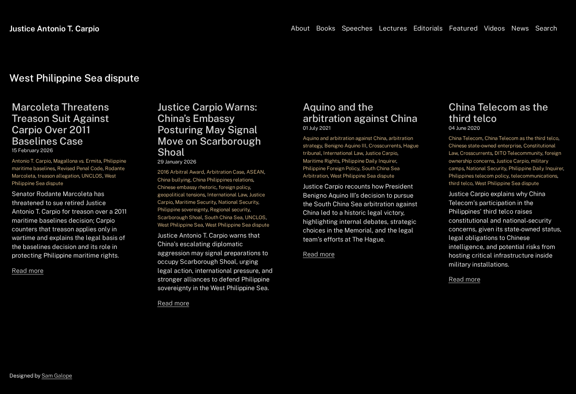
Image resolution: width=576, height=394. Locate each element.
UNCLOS (92, 176)
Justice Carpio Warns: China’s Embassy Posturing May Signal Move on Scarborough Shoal (209, 130)
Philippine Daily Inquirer (369, 161)
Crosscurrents (385, 146)
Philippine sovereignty (183, 209)
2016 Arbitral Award (181, 172)
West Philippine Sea (180, 225)
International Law (227, 195)
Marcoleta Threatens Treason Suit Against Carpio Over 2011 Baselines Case (60, 124)
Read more (27, 270)
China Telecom (465, 138)
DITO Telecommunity (518, 153)
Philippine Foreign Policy (331, 168)
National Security (238, 202)
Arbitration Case (225, 172)
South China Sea (224, 217)
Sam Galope (57, 375)
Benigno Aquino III (345, 146)
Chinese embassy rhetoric (187, 187)
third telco (461, 183)
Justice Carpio (381, 153)
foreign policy (234, 187)
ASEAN (255, 172)
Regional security (230, 209)
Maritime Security (195, 202)
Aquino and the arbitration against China (360, 113)
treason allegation (58, 176)
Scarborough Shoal (180, 217)
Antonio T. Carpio (31, 161)
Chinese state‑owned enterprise (485, 146)
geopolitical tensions (181, 195)
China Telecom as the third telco (498, 113)
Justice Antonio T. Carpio (54, 28)
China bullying (174, 180)
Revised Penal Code (80, 168)
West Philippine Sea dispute (237, 225)
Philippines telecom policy (479, 176)
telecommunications (534, 176)
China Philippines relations (223, 180)
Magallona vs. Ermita (77, 161)
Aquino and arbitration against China (344, 138)
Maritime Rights (321, 161)
